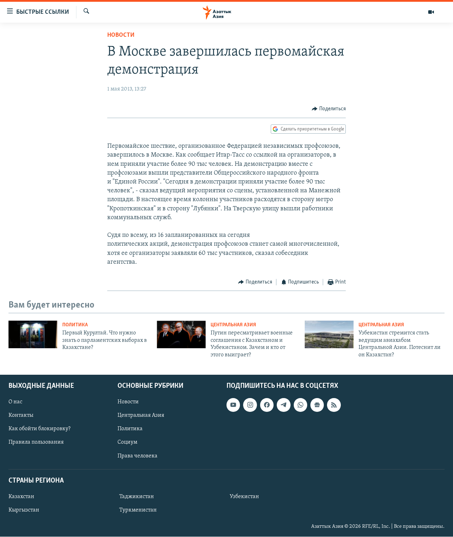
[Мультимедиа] (431, 12)
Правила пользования (36, 442)
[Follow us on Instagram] (250, 404)
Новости (120, 35)
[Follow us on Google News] (317, 404)
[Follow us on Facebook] (267, 404)
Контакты (20, 415)
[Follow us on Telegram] (283, 404)
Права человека (137, 456)
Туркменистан (138, 510)
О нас (15, 402)
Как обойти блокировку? (39, 429)
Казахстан (21, 497)
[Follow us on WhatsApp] (300, 404)
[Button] (329, 108)
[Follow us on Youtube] (233, 404)
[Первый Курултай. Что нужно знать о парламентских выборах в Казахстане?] (32, 334)
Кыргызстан (23, 510)
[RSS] (333, 404)
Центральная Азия (233, 325)
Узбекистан (244, 497)
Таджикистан (136, 497)
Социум (127, 442)
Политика (75, 325)
